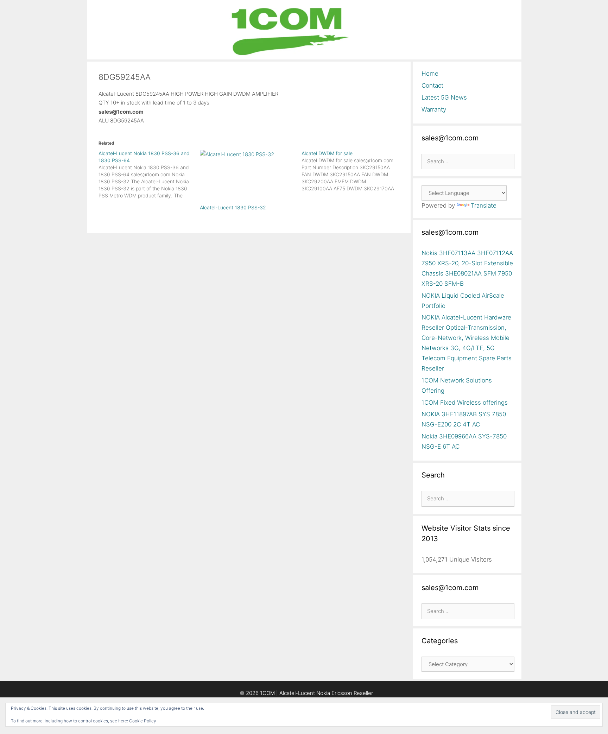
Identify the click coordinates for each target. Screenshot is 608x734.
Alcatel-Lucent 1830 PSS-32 (233, 207)
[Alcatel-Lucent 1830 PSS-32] (247, 177)
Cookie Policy (142, 720)
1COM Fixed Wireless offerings (465, 402)
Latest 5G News (444, 97)
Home (430, 73)
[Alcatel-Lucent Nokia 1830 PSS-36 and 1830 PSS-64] (149, 174)
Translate (483, 205)
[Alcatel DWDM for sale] (352, 171)
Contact (432, 85)
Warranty (434, 109)
